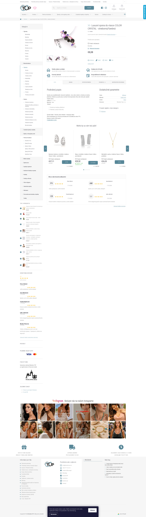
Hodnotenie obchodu (26, 488)
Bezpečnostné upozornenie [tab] (118, 82)
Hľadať (89, 8)
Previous (45, 149)
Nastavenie (54, 514)
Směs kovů (123, 97)
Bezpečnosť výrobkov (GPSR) (28, 494)
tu (75, 510)
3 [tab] (86, 169)
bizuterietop (65, 478)
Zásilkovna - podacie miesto (28, 478)
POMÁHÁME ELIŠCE (52, 120)
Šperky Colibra (28, 146)
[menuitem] (25, 14)
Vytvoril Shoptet (123, 513)
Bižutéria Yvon (28, 140)
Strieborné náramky (29, 114)
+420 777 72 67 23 (66, 468)
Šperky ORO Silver (29, 151)
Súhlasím (92, 510)
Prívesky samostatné (29, 94)
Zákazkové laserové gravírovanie (28, 492)
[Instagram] (106, 8)
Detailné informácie (111, 34)
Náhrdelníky (27, 34)
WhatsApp (65, 473)
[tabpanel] (60, 148)
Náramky (27, 37)
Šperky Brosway (28, 143)
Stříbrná (124, 95)
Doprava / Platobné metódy (54, 1)
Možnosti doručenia (94, 48)
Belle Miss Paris (28, 154)
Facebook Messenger (67, 470)
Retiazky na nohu (28, 48)
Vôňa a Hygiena (27, 182)
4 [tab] (87, 169)
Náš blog (23, 480)
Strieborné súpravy (29, 122)
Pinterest (64, 483)
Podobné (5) (101, 82)
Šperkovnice (26, 162)
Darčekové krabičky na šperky (30, 170)
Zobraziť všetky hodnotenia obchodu (29, 337)
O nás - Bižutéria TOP (26, 498)
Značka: (91, 63)
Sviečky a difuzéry (27, 178)
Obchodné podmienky (24, 1)
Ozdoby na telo (28, 75)
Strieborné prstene (29, 117)
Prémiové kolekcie (27, 137)
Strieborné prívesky (29, 111)
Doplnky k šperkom (28, 166)
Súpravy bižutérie (28, 40)
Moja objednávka (25, 496)
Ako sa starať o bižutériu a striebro (29, 490)
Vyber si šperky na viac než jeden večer (114, 467)
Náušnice (27, 50)
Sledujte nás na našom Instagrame (78, 401)
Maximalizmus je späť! (111, 471)
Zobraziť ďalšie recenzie (119, 206)
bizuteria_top (65, 480)
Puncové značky (25, 486)
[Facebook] (102, 8)
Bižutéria (25, 67)
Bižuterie (103, 111)
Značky (25, 198)
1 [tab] (83, 169)
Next (127, 149)
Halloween (26, 190)
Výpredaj (25, 31)
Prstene (26, 53)
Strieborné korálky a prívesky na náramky (31, 105)
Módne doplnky (27, 158)
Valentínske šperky (28, 186)
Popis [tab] (55, 82)
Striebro (26, 56)
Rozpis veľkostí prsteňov (86, 1)
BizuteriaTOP (65, 475)
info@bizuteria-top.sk (67, 465)
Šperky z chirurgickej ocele (29, 133)
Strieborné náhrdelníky (29, 109)
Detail (66, 162)
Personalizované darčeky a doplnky (31, 194)
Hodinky (25, 174)
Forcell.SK (25, 392)
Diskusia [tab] (70, 82)
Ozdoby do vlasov (29, 42)
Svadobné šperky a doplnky (29, 129)
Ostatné (26, 59)
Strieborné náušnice (29, 102)
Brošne (26, 45)
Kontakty (105, 1)
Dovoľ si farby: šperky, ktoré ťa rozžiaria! (114, 477)
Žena (125, 99)
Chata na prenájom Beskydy (30, 390)
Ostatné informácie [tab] (86, 82)
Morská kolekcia (27, 63)
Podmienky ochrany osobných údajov (38, 1)
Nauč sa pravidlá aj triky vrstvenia (113, 469)
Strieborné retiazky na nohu (31, 119)
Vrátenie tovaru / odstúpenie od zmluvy (70, 1)
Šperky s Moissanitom (30, 148)
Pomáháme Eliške (96, 1)
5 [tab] (89, 169)
